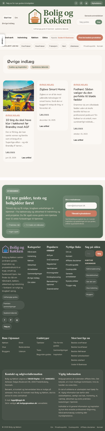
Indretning (22, 37)
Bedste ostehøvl (78, 360)
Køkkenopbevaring (93, 269)
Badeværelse (24, 347)
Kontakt (100, 46)
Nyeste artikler (72, 281)
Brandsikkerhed (92, 275)
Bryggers (89, 294)
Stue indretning (91, 288)
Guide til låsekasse (66, 38)
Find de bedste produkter (90, 37)
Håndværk (8, 37)
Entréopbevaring (54, 277)
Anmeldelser (33, 269)
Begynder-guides (44, 354)
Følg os (7, 327)
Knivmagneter (52, 273)
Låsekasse (74, 46)
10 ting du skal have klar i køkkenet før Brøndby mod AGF (18, 123)
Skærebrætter (53, 289)
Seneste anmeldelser (94, 16)
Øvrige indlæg (8, 23)
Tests (39, 350)
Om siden (31, 282)
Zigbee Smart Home (52, 89)
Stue (4, 347)
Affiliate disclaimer (73, 260)
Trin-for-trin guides (58, 344)
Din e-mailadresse (72, 200)
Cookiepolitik (71, 269)
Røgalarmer (51, 264)
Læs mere (10, 152)
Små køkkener (53, 259)
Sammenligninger (35, 273)
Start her (8, 18)
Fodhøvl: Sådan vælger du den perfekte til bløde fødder (85, 94)
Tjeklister (40, 343)
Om (16, 18)
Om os (68, 252)
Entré (21, 343)
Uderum (22, 351)
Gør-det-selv (91, 282)
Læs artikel (26, 157)
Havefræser (40, 46)
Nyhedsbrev (96, 3)
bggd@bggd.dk (18, 400)
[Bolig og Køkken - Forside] (51, 16)
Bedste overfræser (79, 343)
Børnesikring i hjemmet (52, 282)
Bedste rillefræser (78, 351)
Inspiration (57, 354)
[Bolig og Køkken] (13, 249)
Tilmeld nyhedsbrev (81, 213)
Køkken (34, 37)
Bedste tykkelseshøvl (80, 356)
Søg (98, 22)
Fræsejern (53, 46)
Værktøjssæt (52, 268)
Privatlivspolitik (89, 46)
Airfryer (50, 255)
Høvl (64, 46)
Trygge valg (71, 285)
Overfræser (26, 46)
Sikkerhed (47, 37)
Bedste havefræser (79, 347)
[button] (2, 40)
